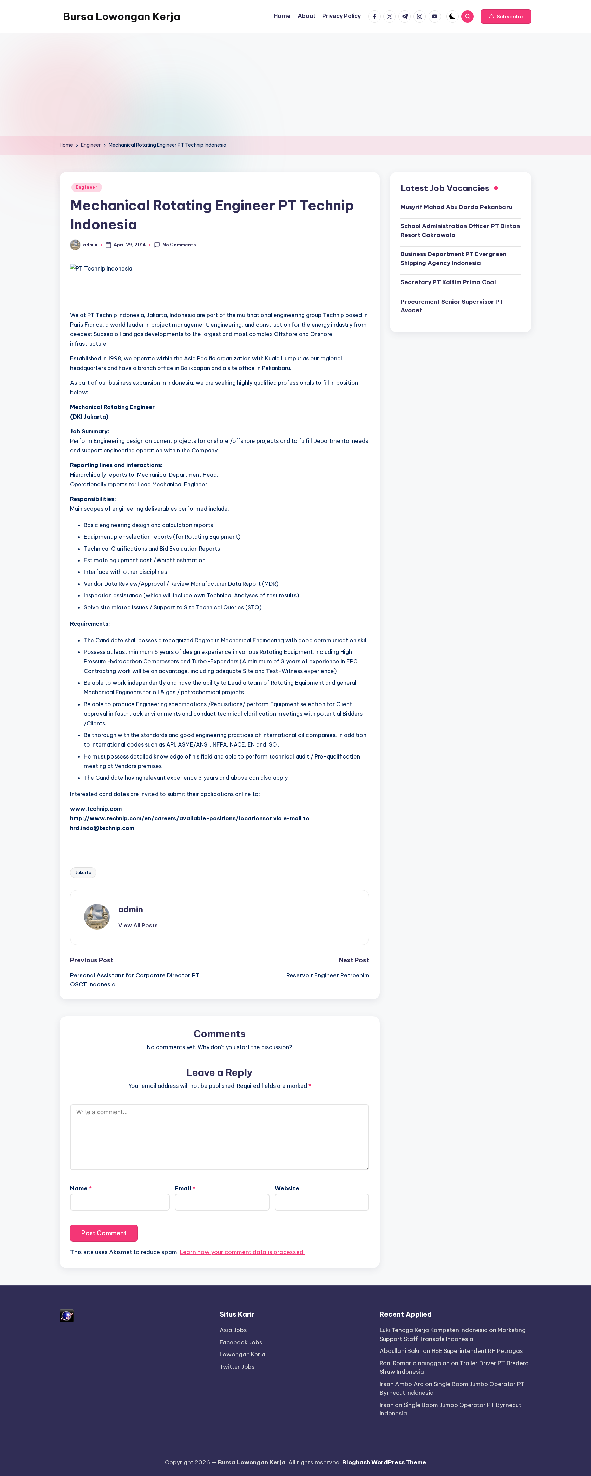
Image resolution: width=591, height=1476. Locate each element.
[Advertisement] (295, 84)
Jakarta (83, 872)
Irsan (387, 1405)
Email (185, 1188)
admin (130, 909)
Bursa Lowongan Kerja (121, 16)
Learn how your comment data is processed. (242, 1252)
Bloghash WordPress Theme (384, 1462)
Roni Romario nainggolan (415, 1363)
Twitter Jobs (237, 1366)
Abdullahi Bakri (401, 1351)
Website (287, 1188)
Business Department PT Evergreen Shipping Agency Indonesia (453, 258)
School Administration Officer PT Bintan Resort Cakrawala (460, 230)
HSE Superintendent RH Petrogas (477, 1351)
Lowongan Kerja (242, 1354)
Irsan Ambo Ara (402, 1384)
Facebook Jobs (241, 1342)
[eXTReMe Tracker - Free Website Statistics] (67, 1315)
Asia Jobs (233, 1330)
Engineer (87, 187)
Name (81, 1188)
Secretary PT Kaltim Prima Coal (448, 282)
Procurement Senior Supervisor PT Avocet (451, 306)
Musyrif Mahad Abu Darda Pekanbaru (456, 206)
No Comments (179, 244)
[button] (506, 16)
